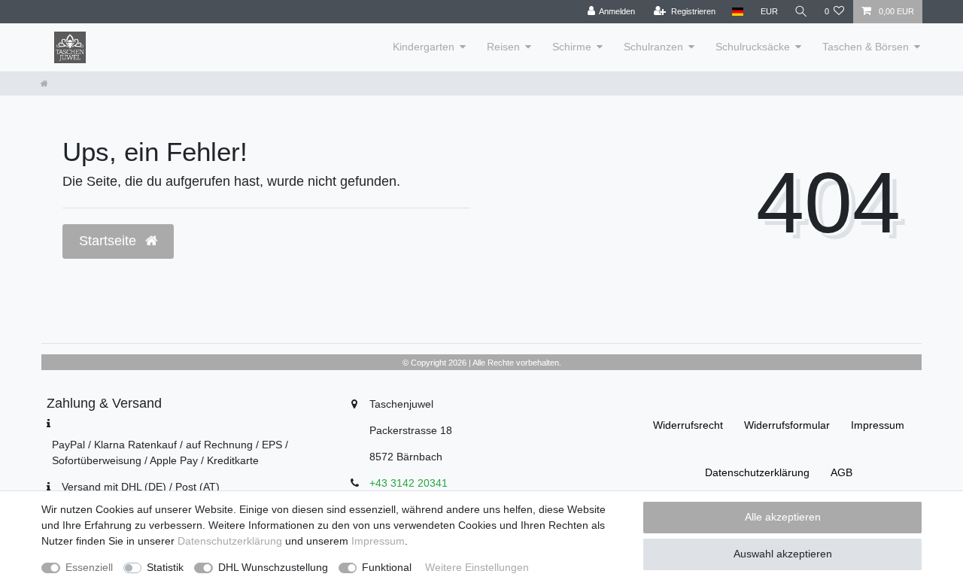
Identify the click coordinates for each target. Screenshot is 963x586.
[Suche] (801, 11)
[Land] (738, 11)
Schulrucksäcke (752, 47)
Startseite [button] (109, 240)
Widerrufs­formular (787, 425)
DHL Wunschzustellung (273, 567)
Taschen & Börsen (865, 47)
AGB (841, 472)
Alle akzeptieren (783, 517)
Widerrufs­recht (688, 425)
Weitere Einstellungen (477, 567)
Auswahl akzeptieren (783, 554)
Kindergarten (423, 47)
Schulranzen (653, 47)
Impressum (877, 425)
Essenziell (89, 567)
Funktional (387, 567)
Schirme (571, 47)
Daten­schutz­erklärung (757, 472)
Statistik (165, 567)
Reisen (503, 47)
